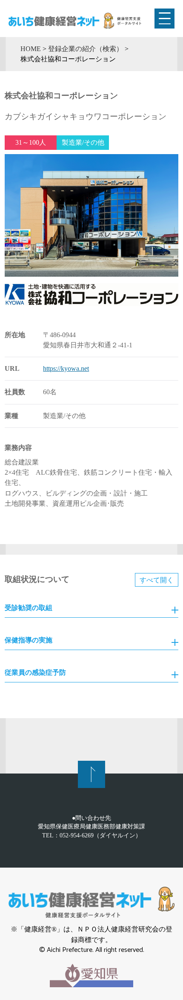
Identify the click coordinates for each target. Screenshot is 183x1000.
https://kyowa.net (66, 368)
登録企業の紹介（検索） (85, 48)
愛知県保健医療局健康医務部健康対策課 (91, 826)
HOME (30, 48)
